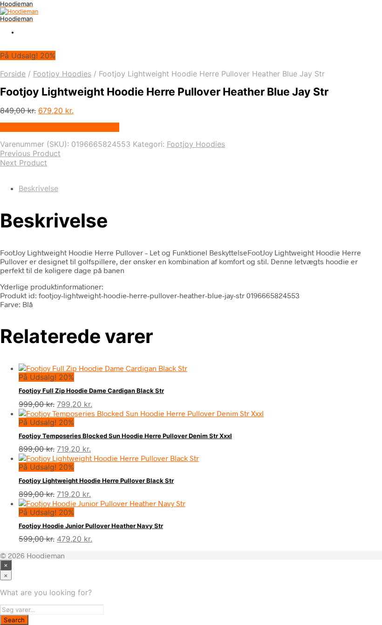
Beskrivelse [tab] (38, 188)
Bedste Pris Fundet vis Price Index (59, 127)
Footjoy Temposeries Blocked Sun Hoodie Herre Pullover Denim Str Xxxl (125, 436)
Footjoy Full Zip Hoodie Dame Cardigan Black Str (91, 390)
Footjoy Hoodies (62, 73)
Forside (13, 73)
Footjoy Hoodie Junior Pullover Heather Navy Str (91, 525)
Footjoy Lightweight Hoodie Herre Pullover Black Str (96, 480)
